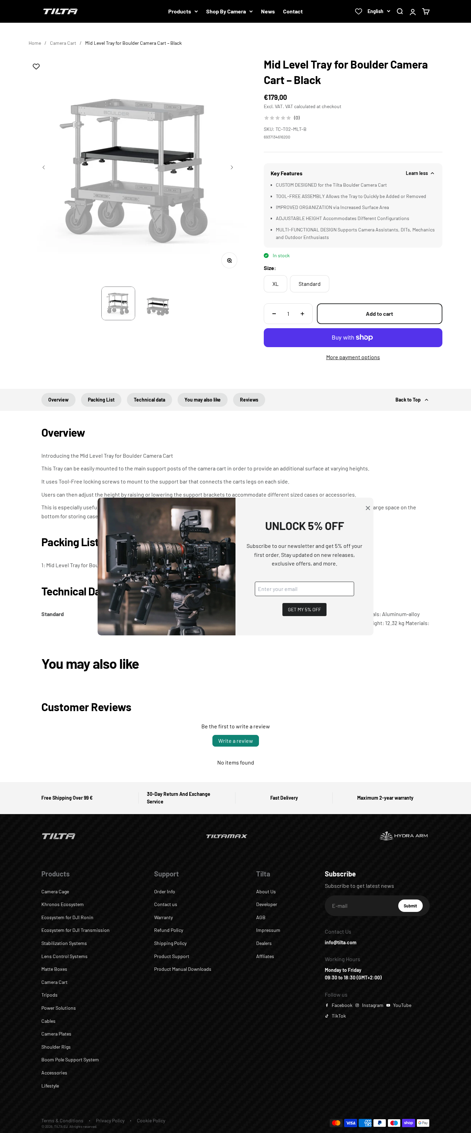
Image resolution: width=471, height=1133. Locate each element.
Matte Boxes (54, 969)
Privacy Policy (110, 1120)
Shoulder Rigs (56, 1047)
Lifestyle (50, 1086)
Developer (266, 904)
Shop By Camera (226, 11)
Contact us (165, 904)
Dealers (264, 943)
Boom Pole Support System (70, 1059)
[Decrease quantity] (274, 314)
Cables (48, 1021)
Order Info (164, 891)
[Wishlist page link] (358, 11)
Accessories (54, 1072)
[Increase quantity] (302, 314)
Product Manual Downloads (182, 969)
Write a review (235, 740)
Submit (413, 907)
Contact (293, 11)
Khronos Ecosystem (62, 904)
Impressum (268, 930)
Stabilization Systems (64, 943)
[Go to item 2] (157, 303)
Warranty (163, 917)
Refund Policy (168, 930)
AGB (260, 917)
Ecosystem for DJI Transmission (75, 930)
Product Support (171, 956)
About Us (266, 891)
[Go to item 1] (118, 303)
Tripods (49, 995)
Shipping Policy (170, 943)
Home (35, 43)
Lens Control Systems (64, 956)
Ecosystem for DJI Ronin (67, 917)
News (268, 11)
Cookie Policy (151, 1120)
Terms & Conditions (62, 1120)
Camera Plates (56, 1034)
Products (179, 11)
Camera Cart (63, 43)
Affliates (265, 956)
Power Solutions (58, 1008)
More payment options (353, 357)
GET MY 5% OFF (304, 609)
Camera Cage (55, 891)
